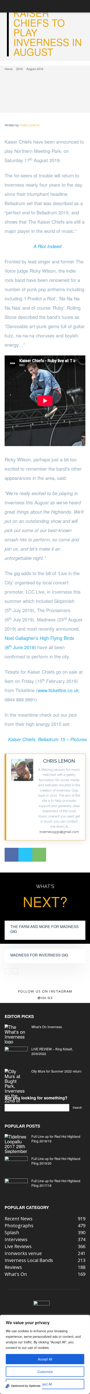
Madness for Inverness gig (39, 955)
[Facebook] (11, 855)
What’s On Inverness (46, 1026)
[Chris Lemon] (22, 797)
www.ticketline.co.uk (58, 690)
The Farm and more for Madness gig (44, 929)
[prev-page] (7, 971)
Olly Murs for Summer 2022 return (56, 1071)
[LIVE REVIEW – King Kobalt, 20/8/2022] (16, 1055)
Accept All (45, 1359)
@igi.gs (45, 997)
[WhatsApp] (39, 855)
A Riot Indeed (47, 246)
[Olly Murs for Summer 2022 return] (16, 1088)
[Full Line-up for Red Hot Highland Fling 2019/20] (16, 1164)
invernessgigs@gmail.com (59, 832)
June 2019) (24, 647)
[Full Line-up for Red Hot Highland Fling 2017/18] (16, 1186)
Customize (45, 1371)
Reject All (45, 1384)
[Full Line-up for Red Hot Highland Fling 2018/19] (16, 1143)
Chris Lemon (29, 125)
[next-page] (15, 971)
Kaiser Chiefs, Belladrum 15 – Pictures (47, 739)
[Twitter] (25, 855)
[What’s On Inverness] (16, 1034)
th (10, 646)
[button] (7, 6)
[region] (45, 1354)
